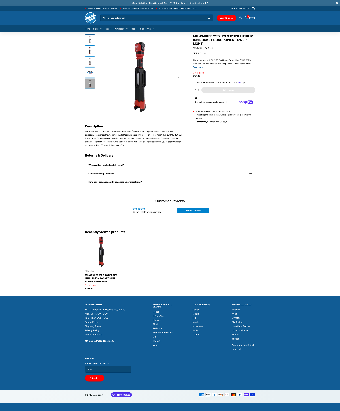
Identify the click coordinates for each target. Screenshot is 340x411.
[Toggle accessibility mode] (253, 8)
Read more (198, 67)
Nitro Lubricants (240, 330)
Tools (107, 29)
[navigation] (90, 39)
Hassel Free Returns (96, 8)
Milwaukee (197, 48)
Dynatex (236, 318)
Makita (195, 322)
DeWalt (195, 309)
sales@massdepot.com (101, 341)
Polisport (157, 328)
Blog (142, 29)
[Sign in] (240, 18)
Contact (150, 29)
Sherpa (235, 334)
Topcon (196, 334)
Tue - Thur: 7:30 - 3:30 (96, 318)
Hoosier (157, 320)
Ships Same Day (165, 8)
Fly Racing (237, 322)
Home (87, 29)
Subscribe (94, 378)
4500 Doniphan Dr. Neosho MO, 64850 (105, 309)
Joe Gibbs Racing (241, 326)
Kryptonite (158, 316)
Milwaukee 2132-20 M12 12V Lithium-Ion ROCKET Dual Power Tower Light (101, 278)
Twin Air (157, 341)
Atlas (234, 313)
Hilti (194, 318)
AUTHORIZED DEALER (242, 304)
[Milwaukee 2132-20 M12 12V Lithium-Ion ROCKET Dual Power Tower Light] (101, 252)
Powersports (119, 29)
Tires (133, 29)
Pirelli (155, 324)
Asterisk (236, 309)
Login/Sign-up (226, 18)
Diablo (195, 313)
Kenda (156, 311)
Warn (155, 345)
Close (337, 3)
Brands (96, 29)
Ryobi (195, 330)
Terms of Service (93, 334)
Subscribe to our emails (97, 363)
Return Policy (91, 322)
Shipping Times (93, 326)
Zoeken (209, 18)
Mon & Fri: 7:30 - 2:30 (96, 313)
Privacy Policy (92, 330)
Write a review (193, 210)
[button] (199, 87)
